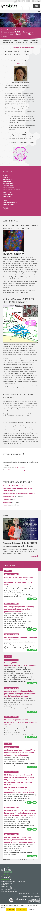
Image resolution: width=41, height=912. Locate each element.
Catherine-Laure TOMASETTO (20, 83)
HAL (29, 599)
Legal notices (26, 896)
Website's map (35, 896)
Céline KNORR (7, 197)
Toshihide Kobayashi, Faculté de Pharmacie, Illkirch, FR (19, 493)
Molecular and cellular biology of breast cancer (21, 470)
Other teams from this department (23, 47)
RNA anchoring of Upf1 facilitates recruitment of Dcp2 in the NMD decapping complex (20, 722)
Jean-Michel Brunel (8, 496)
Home (3, 30)
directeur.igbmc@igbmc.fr (9, 891)
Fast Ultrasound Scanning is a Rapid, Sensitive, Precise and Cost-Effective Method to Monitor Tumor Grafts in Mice (19, 839)
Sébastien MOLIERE (8, 185)
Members (17, 40)
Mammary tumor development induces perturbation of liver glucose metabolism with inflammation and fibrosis (20, 693)
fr (36, 1)
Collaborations (8, 42)
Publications (34, 42)
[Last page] (33, 860)
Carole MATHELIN (8, 183)
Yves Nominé (7, 499)
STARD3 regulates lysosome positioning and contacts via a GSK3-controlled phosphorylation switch (19, 609)
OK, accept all (10, 909)
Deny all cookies (21, 909)
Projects (25, 40)
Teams (17, 30)
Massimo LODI (7, 181)
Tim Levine (6, 505)
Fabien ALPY (6, 177)
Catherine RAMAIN (8, 187)
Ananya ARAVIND (7, 195)
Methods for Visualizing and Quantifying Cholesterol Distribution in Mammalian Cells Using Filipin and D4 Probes (19, 752)
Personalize (32, 909)
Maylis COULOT (7, 210)
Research (10, 30)
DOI (34, 599)
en (39, 1)
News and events (21, 42)
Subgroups (34, 40)
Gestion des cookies (34, 894)
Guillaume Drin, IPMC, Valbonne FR (13, 486)
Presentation (7, 40)
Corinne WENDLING (8, 204)
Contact (11, 1)
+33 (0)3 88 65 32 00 (14, 888)
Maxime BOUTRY (8, 179)
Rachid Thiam (7, 502)
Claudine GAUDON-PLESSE (10, 202)
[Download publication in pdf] (25, 737)
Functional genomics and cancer (20, 61)
